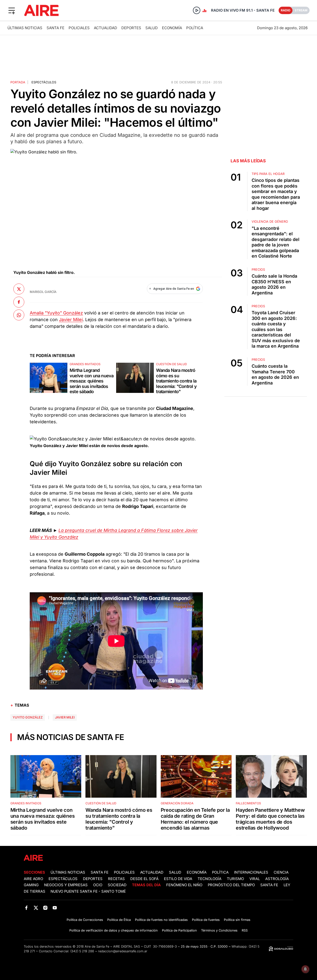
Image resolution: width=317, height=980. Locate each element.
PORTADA (17, 82)
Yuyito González (28, 717)
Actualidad (105, 27)
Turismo (235, 879)
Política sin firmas (237, 920)
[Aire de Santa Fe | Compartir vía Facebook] (18, 301)
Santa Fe (55, 27)
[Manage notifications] (305, 969)
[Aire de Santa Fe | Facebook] (26, 907)
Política (194, 27)
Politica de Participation (179, 930)
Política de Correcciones (85, 920)
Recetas (116, 879)
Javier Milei (71, 319)
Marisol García (43, 292)
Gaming (31, 885)
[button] (11, 10)
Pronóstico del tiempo (231, 885)
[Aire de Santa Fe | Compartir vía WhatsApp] (18, 315)
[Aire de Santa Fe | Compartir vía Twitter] (18, 289)
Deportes (131, 27)
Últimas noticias (24, 27)
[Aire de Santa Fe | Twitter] (35, 907)
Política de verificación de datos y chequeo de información (113, 930)
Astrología (277, 879)
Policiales (79, 27)
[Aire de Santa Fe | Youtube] (54, 907)
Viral (254, 879)
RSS (245, 930)
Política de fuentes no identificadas (161, 920)
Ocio (97, 885)
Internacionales (251, 872)
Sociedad (117, 885)
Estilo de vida (178, 879)
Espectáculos (43, 82)
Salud (151, 27)
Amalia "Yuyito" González (56, 312)
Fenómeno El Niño (184, 885)
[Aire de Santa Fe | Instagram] (45, 907)
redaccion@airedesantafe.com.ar (122, 951)
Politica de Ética (119, 920)
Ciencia (281, 872)
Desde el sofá (144, 879)
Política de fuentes (206, 920)
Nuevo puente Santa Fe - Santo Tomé (88, 891)
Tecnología (209, 879)
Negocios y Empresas (66, 885)
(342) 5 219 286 (82, 951)
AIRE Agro (33, 879)
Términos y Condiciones (219, 930)
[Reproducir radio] (196, 10)
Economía (172, 27)
